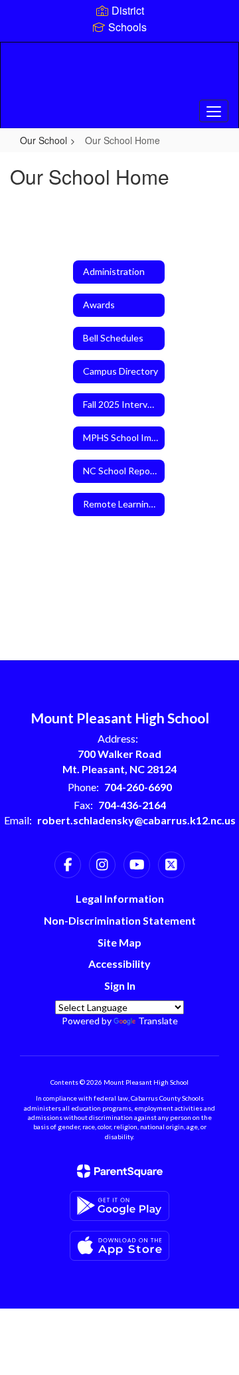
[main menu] (213, 111)
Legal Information (120, 898)
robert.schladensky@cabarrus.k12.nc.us (136, 820)
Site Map (119, 942)
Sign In (119, 985)
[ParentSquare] (120, 1171)
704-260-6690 (138, 786)
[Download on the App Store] (119, 1246)
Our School (43, 140)
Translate (158, 1020)
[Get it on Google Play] (119, 1206)
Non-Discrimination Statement (120, 920)
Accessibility (119, 963)
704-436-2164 (132, 804)
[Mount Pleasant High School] (119, 75)
